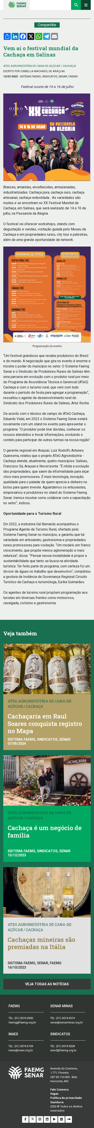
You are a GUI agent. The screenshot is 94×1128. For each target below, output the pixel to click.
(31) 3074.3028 (65, 1046)
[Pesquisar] (76, 5)
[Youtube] (54, 1119)
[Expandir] (86, 5)
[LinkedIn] (47, 1119)
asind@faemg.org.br (63, 1050)
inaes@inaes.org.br (21, 1050)
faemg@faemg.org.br (22, 1022)
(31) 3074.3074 (65, 1018)
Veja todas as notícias (47, 984)
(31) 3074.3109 (23, 1046)
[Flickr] (61, 1119)
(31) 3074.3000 (23, 1018)
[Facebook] (25, 1119)
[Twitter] (33, 1119)
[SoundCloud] (68, 1119)
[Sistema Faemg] (26, 1072)
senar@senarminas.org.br (66, 1022)
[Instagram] (40, 1119)
